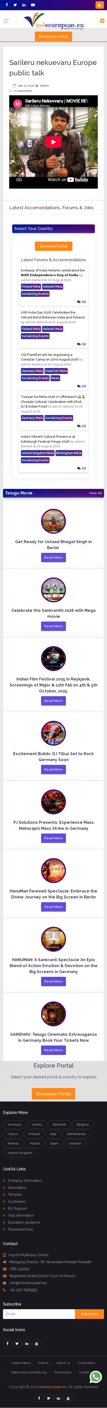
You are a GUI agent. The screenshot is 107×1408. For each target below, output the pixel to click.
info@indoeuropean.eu (28, 1283)
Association (16, 1188)
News (55, 378)
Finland (34, 1134)
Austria (37, 1124)
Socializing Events (35, 294)
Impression (63, 1372)
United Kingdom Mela (38, 453)
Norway (13, 1143)
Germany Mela (32, 371)
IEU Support (17, 1208)
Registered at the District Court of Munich (42, 1276)
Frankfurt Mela (56, 371)
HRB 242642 (19, 1269)
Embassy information (24, 1181)
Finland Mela (31, 286)
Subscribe (89, 1314)
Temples (14, 1195)
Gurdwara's (16, 1201)
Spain (54, 1143)
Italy (53, 1134)
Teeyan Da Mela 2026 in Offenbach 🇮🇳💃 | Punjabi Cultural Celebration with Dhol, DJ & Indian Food (53, 401)
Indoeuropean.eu (53, 1387)
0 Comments (23, 91)
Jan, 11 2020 (26, 85)
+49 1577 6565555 (23, 1290)
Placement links (20, 1229)
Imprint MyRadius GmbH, (29, 1255)
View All (95, 493)
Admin (44, 85)
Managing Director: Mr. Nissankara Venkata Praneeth (50, 1262)
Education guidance (23, 1222)
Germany (15, 1124)
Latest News (21, 1363)
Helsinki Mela (52, 286)
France (13, 1134)
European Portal (53, 36)
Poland (35, 1143)
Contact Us (87, 1372)
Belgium (83, 1124)
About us (63, 1363)
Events (43, 1363)
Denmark (59, 1124)
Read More (53, 557)
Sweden (75, 1143)
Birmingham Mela (68, 453)
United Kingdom (20, 1153)
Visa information (20, 1215)
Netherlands (76, 1134)
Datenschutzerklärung (29, 1372)
